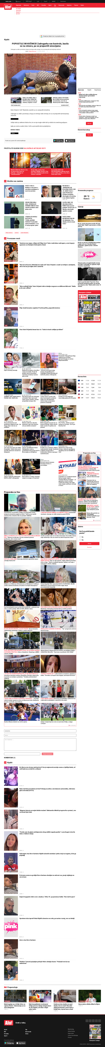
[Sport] (54, 1)
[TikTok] (93, 1020)
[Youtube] (96, 1020)
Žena (26, 1033)
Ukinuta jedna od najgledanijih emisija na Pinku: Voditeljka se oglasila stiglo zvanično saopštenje (89, 264)
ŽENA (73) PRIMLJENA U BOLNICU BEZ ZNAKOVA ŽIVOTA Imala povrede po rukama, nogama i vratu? (30, 100)
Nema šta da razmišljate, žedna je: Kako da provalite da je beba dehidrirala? (90, 106)
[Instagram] (90, 1020)
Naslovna (26, 5)
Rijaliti (18, 12)
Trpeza (76, 5)
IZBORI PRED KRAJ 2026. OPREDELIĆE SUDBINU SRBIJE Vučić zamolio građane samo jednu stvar (32, 206)
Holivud (18, 10)
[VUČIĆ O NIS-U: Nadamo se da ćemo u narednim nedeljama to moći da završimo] (14, 191)
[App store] (70, 140)
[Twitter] (99, 1020)
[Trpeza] (45, 1)
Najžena (69, 5)
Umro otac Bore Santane (27, 940)
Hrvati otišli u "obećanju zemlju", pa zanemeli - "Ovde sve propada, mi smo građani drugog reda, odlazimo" (88, 117)
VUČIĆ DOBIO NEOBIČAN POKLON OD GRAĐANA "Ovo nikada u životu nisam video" (68, 220)
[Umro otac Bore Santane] (11, 949)
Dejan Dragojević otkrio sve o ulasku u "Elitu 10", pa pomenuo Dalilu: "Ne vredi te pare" (47, 897)
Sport (50, 5)
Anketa (80, 527)
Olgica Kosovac (32, 51)
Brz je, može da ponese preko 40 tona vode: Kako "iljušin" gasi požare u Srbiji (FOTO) (89, 225)
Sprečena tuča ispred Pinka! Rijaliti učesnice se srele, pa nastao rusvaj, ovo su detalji (46, 918)
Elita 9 (18, 13)
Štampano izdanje (85, 292)
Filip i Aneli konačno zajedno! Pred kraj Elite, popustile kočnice (39, 308)
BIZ (38, 5)
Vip (55, 5)
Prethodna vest (16, 105)
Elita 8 (16, 232)
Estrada (18, 8)
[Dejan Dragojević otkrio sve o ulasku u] (11, 906)
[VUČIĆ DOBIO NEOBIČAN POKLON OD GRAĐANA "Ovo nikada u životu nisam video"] (51, 222)
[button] (50, 51)
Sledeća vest (65, 105)
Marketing (71, 1029)
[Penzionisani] (63, 1)
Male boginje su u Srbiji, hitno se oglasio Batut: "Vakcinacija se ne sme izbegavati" (14, 1005)
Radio (82, 5)
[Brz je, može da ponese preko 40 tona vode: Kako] (89, 215)
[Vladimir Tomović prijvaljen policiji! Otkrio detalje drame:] (11, 971)
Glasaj (89, 543)
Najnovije (18, 5)
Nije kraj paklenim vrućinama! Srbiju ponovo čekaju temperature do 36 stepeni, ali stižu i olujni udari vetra (40, 1006)
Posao (70, 1037)
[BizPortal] (18, 1)
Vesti (33, 5)
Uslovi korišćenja (73, 1035)
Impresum (71, 1033)
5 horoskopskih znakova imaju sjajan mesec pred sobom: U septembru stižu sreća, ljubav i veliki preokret (89, 111)
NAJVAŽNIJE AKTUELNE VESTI (35, 148)
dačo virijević (24, 232)
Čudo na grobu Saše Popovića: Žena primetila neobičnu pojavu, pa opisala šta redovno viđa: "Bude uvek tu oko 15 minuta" (89, 284)
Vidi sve (89, 123)
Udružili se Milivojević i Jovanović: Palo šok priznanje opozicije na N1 (89, 101)
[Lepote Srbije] (29, 1)
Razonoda (61, 5)
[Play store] (58, 140)
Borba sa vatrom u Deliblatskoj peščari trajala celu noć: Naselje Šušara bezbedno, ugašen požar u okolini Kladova (89, 245)
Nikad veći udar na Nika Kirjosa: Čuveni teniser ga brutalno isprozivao (88, 96)
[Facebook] (87, 1020)
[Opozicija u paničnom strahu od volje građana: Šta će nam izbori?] (89, 307)
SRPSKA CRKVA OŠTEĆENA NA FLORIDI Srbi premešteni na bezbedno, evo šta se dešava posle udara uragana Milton (61, 100)
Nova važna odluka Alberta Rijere (89, 1004)
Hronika (44, 5)
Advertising (71, 1031)
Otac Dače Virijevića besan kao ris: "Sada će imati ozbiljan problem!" (41, 329)
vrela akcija (9, 232)
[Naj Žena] (37, 1)
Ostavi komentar (47, 754)
